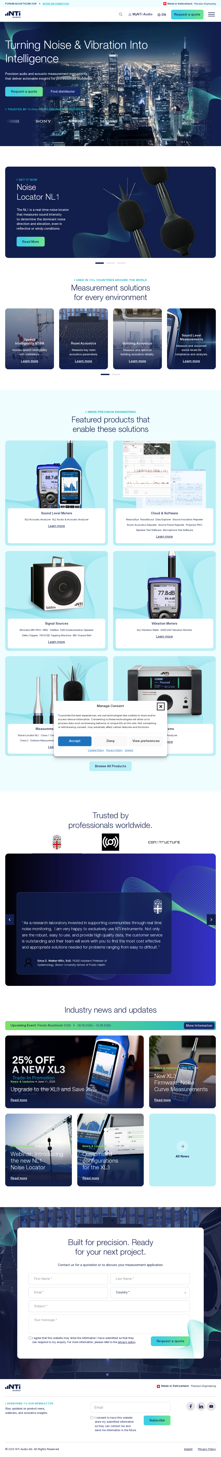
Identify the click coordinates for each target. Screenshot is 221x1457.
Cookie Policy (96, 750)
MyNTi (142, 14)
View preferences (146, 741)
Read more (19, 1100)
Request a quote (24, 91)
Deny (111, 741)
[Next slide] (211, 919)
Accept (75, 741)
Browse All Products (110, 766)
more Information (56, 4)
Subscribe (157, 1420)
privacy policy (126, 1342)
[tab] (99, 263)
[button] (161, 706)
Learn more (29, 361)
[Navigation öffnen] (211, 14)
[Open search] (121, 14)
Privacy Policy (114, 750)
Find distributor (63, 91)
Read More (30, 242)
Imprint (129, 750)
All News (182, 1156)
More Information (199, 1026)
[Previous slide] (9, 919)
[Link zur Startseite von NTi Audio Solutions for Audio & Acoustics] (12, 14)
